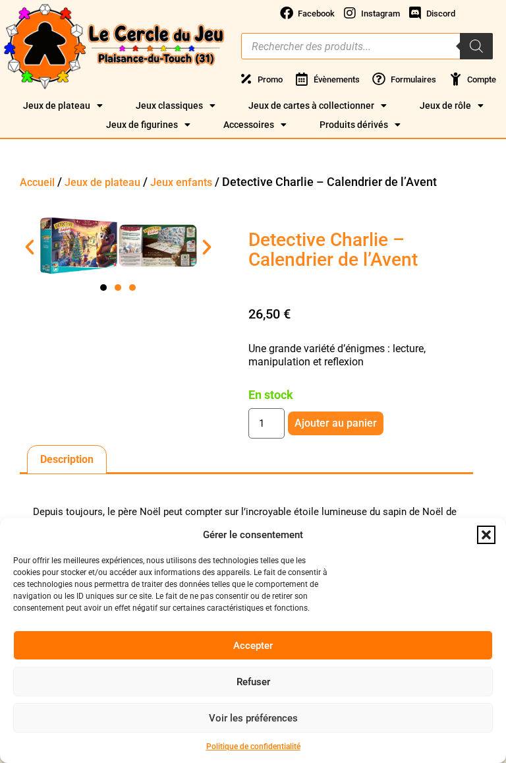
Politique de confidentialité (253, 746)
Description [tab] (67, 459)
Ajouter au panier (336, 423)
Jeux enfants (181, 182)
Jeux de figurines (142, 124)
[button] (486, 534)
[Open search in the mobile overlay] (367, 46)
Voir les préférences (253, 718)
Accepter (253, 646)
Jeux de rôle (445, 105)
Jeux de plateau (56, 105)
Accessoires (248, 124)
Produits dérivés (354, 124)
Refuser (253, 682)
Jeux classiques (169, 105)
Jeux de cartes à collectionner (311, 105)
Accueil (37, 182)
